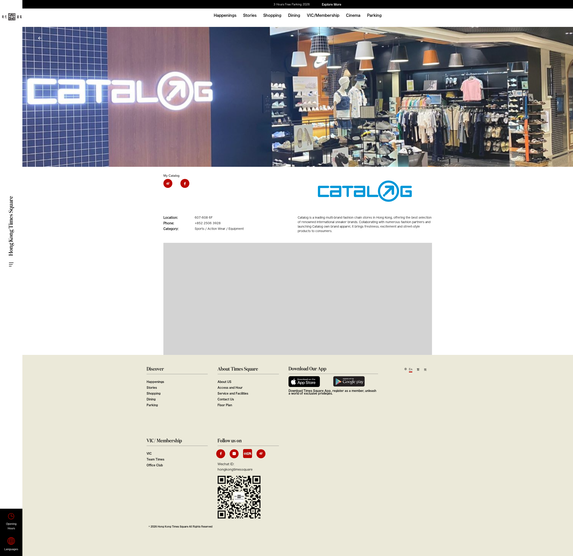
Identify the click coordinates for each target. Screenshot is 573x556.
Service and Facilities (233, 393)
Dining (294, 15)
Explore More (331, 4)
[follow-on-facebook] (220, 453)
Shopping (272, 15)
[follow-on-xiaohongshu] (247, 453)
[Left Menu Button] (15, 260)
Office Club (155, 465)
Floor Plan (225, 405)
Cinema (353, 15)
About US (224, 381)
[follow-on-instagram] (234, 453)
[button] (40, 38)
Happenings (225, 15)
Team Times (155, 459)
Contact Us (226, 399)
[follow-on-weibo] (261, 453)
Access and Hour (230, 387)
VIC (149, 453)
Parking (374, 15)
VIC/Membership (323, 15)
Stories (250, 15)
